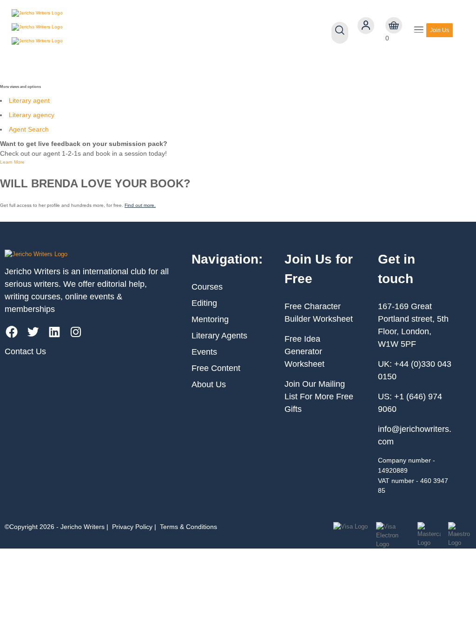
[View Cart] (393, 25)
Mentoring (210, 319)
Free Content (216, 368)
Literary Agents (219, 335)
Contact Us (25, 351)
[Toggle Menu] (418, 30)
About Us (209, 384)
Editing (204, 303)
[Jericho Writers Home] (65, 30)
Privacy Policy (132, 526)
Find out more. (140, 205)
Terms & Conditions (188, 526)
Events (204, 352)
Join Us (439, 30)
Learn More (12, 162)
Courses (207, 286)
